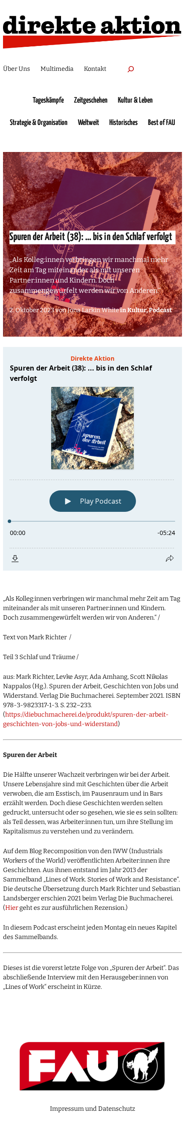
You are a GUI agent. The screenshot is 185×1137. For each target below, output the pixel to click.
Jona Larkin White (93, 310)
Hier (11, 908)
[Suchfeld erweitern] (131, 69)
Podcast (160, 310)
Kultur (136, 310)
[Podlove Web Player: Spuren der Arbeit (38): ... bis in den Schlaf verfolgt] (92, 459)
